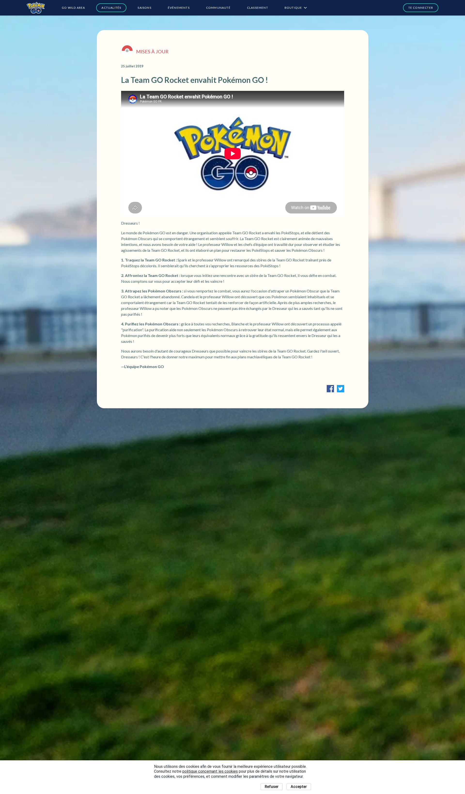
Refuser (272, 786)
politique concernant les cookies (210, 771)
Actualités (111, 7)
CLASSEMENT (257, 7)
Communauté (218, 7)
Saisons (144, 7)
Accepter (299, 786)
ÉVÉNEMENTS (179, 7)
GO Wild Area (73, 7)
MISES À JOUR (152, 51)
